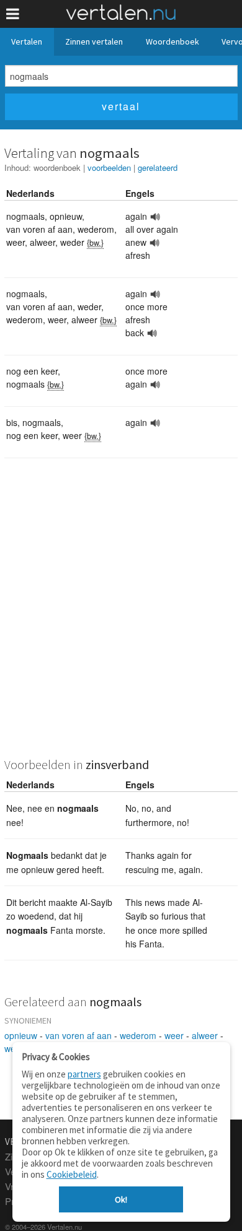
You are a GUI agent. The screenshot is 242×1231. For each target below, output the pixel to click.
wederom (138, 1035)
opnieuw (20, 1035)
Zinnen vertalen (94, 41)
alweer (205, 1035)
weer (174, 1035)
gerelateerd (157, 167)
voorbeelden (109, 167)
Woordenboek (172, 41)
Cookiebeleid (72, 1174)
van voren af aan (78, 1035)
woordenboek (57, 167)
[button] (12, 14)
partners (84, 1074)
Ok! (121, 1199)
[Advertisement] (121, 616)
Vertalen (26, 41)
